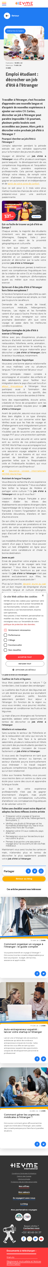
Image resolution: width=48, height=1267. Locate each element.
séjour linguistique (12, 386)
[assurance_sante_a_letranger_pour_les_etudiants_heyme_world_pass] (24, 211)
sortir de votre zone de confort (23, 183)
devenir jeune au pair (34, 584)
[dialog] (24, 633)
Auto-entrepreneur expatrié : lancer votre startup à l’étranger (23, 1030)
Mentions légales (24, 1179)
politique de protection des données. (19, 624)
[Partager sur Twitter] (34, 871)
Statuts (10, 1257)
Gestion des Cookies (24, 1176)
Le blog (24, 1204)
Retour (15, 16)
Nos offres (24, 1186)
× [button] (43, 596)
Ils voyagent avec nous (24, 1198)
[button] (24, 669)
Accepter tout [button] (25, 657)
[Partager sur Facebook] (28, 871)
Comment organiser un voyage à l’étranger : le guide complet (23, 945)
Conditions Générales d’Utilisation (24, 1173)
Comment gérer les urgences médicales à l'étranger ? (21, 1116)
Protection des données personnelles (24, 1182)
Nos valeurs (24, 1192)
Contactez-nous (31, 1228)
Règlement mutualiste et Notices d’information (24, 1262)
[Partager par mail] (41, 871)
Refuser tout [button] (25, 664)
